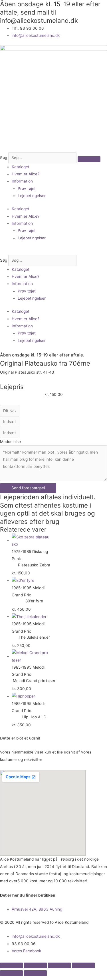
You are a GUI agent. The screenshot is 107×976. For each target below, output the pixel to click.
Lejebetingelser (32, 195)
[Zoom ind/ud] (11, 965)
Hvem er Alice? (25, 174)
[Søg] (89, 159)
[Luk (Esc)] (83, 965)
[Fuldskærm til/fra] (35, 965)
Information (22, 181)
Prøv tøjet (27, 188)
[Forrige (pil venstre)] (11, 973)
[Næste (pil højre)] (35, 973)
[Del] (59, 965)
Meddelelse (10, 441)
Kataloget (20, 167)
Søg (3, 157)
